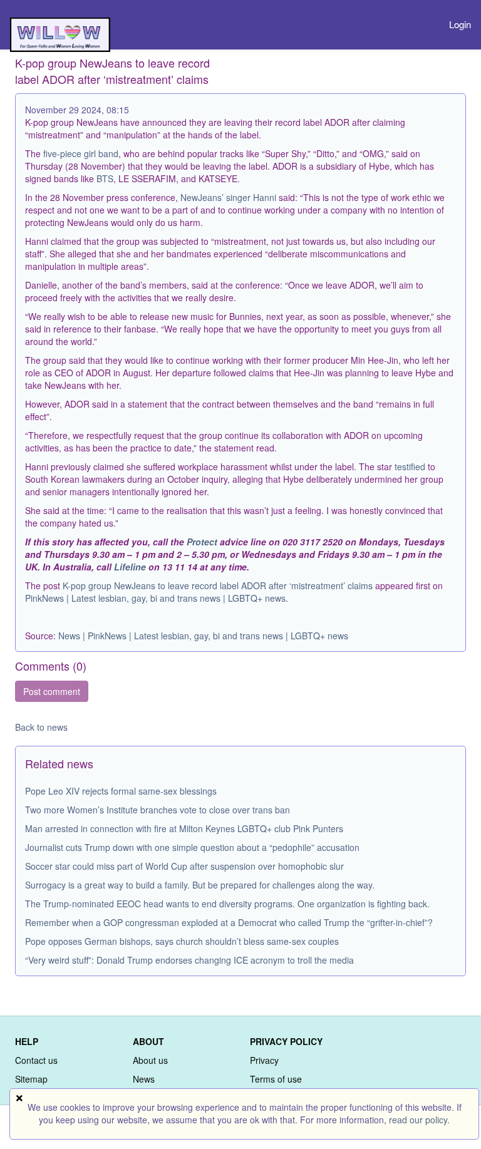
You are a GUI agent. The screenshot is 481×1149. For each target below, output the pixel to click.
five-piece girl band (80, 153)
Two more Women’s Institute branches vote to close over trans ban (157, 809)
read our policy (418, 1119)
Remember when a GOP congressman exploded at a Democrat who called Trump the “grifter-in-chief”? (229, 922)
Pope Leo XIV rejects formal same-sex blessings (121, 791)
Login (460, 24)
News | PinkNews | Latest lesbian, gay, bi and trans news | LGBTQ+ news (203, 635)
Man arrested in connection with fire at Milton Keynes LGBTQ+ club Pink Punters (184, 828)
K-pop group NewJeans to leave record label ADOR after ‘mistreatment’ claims (218, 585)
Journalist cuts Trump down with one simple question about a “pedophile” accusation (192, 847)
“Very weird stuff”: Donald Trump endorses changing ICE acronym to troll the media (189, 960)
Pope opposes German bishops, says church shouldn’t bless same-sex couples (182, 941)
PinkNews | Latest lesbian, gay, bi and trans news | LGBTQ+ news (155, 598)
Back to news (41, 727)
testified (410, 466)
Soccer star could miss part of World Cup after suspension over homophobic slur (184, 866)
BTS (104, 178)
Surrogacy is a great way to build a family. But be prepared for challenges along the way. (200, 884)
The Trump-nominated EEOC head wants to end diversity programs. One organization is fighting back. (227, 903)
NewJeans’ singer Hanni (228, 197)
